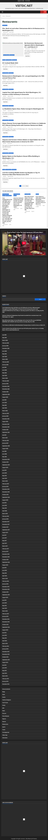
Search (4, 296)
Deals (3, 694)
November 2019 (6, 459)
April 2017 (4, 543)
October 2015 (5, 592)
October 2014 (5, 624)
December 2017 (5, 521)
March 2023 (5, 410)
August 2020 (5, 448)
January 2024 (5, 383)
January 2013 (5, 681)
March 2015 (5, 611)
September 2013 (6, 659)
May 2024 (4, 372)
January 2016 (5, 584)
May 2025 (4, 353)
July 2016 (4, 567)
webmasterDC (5, 32)
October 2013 (5, 657)
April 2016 (4, 575)
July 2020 (4, 451)
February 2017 (5, 548)
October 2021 (5, 429)
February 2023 (5, 413)
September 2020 (6, 446)
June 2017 (4, 538)
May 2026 (4, 337)
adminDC (4, 79)
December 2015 (5, 586)
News (4, 169)
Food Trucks (5, 702)
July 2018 (4, 502)
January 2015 (5, 616)
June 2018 (4, 505)
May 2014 (4, 638)
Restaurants (5, 25)
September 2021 (6, 432)
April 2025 (4, 356)
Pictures (4, 713)
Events (4, 59)
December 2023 (5, 386)
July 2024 (4, 367)
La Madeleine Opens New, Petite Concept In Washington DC (23, 109)
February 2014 (5, 646)
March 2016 (5, 578)
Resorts (4, 721)
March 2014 (5, 643)
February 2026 (5, 343)
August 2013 (5, 662)
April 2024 (4, 375)
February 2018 (5, 516)
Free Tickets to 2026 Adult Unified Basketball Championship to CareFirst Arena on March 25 (41, 200)
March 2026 (5, 340)
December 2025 (5, 348)
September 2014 (6, 627)
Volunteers (4, 737)
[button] (2, 12)
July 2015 (4, 600)
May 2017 (4, 540)
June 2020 (4, 454)
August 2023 (5, 397)
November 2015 (6, 589)
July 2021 (4, 435)
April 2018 (4, 510)
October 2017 (5, 527)
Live (45, 11)
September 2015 (6, 594)
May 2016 (4, 573)
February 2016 (5, 581)
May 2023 (4, 405)
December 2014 (5, 619)
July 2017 (4, 535)
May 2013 (4, 670)
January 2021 (5, 443)
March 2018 (5, 513)
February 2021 (5, 440)
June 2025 (4, 351)
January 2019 (5, 486)
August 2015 (5, 597)
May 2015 (4, 605)
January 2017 (5, 551)
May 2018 (4, 508)
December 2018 (5, 489)
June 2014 (4, 635)
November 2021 (6, 427)
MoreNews (28, 838)
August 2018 (5, 500)
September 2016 (6, 562)
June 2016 (4, 570)
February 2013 (5, 678)
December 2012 (5, 684)
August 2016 (5, 565)
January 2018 (5, 519)
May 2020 (4, 456)
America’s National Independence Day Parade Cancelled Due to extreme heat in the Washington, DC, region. (18, 202)
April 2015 (4, 608)
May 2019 (4, 475)
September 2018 (6, 497)
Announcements (5, 194)
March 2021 (5, 437)
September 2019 (6, 464)
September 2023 (6, 394)
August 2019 (5, 467)
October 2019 (5, 462)
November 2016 (6, 556)
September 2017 (6, 529)
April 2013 (4, 673)
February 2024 (5, 381)
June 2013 (4, 667)
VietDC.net (24, 6)
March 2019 (5, 481)
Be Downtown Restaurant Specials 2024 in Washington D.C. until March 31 (13, 49)
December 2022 (5, 418)
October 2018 (5, 494)
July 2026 (4, 335)
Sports (3, 727)
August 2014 (5, 630)
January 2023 (5, 416)
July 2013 (4, 665)
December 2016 (5, 554)
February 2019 (5, 483)
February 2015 (5, 613)
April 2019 (4, 478)
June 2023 (4, 402)
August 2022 (5, 421)
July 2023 (4, 400)
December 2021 (5, 424)
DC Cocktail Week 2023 (10, 63)
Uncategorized (5, 732)
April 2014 (4, 640)
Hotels (3, 705)
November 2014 (6, 621)
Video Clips (4, 735)
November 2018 (6, 492)
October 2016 (5, 559)
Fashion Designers (6, 700)
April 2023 (4, 408)
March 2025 (5, 359)
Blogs (3, 691)
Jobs (3, 708)
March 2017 (5, 546)
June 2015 (4, 602)
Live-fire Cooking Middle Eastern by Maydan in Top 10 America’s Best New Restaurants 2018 (21, 174)
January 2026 (5, 345)
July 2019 (4, 470)
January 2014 (5, 649)
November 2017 (6, 524)
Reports (4, 718)
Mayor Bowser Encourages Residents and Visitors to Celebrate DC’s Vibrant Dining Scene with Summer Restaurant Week (24, 124)
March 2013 (5, 676)
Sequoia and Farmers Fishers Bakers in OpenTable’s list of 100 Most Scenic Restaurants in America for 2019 (23, 141)
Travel (3, 729)
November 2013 (6, 654)
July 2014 (4, 632)
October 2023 (5, 391)
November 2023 (6, 389)
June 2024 (4, 370)
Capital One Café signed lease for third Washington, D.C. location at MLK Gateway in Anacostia (21, 93)
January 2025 (5, 364)
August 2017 (5, 532)
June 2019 (4, 473)
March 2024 (5, 378)
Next (27, 185)
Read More (6, 38)
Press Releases (6, 54)
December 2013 (5, 651)
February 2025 (5, 362)
